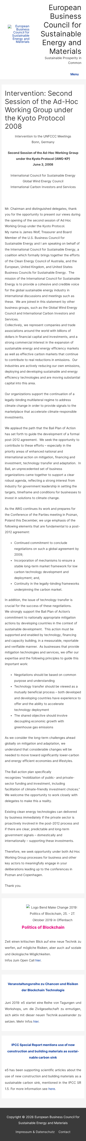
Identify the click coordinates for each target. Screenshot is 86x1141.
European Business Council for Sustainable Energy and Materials (61, 29)
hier (38, 960)
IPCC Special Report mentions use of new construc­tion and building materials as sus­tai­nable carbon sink (43, 1051)
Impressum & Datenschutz (35, 1132)
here (51, 1089)
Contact (64, 1132)
